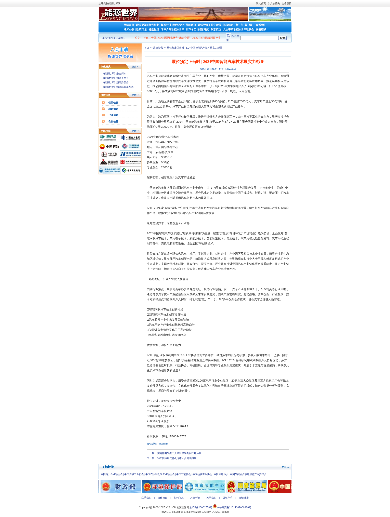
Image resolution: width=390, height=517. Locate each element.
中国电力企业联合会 (112, 474)
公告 (138, 37)
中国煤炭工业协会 (134, 474)
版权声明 (227, 497)
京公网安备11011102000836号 (234, 507)
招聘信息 (179, 497)
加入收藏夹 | (274, 3)
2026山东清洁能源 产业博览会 (191, 37)
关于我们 (211, 497)
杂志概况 (216, 29)
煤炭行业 (166, 24)
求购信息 (113, 108)
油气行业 (178, 24)
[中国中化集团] (109, 173)
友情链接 (261, 29)
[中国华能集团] (130, 157)
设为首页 (261, 3)
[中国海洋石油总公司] (130, 149)
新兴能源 (245, 24)
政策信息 (141, 29)
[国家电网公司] (109, 141)
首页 (146, 47)
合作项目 (286, 3)
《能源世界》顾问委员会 (115, 82)
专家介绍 (166, 29)
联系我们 (261, 24)
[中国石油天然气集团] (109, 149)
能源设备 (203, 24)
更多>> (135, 66)
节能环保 (191, 24)
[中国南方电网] (130, 141)
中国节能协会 (183, 474)
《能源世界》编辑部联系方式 (117, 86)
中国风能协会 (221, 474)
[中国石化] (109, 157)
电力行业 (153, 24)
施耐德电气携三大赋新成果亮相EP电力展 (179, 453)
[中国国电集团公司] (130, 173)
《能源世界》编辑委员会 (115, 78)
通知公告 (129, 29)
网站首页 (129, 24)
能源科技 (203, 29)
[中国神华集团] (109, 165)
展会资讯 (215, 24)
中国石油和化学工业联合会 (160, 474)
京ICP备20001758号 (201, 507)
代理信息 (113, 115)
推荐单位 (191, 29)
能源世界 (178, 29)
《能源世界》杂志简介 (114, 73)
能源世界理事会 (244, 29)
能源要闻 (141, 24)
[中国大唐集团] (130, 165)
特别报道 (154, 29)
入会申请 (228, 29)
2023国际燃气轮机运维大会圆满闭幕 (176, 458)
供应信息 (113, 102)
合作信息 (113, 121)
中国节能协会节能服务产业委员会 (248, 474)
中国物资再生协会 (202, 474)
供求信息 (228, 24)
